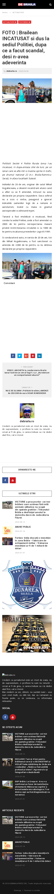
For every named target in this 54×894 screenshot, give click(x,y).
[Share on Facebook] (13, 356)
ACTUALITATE (8, 22)
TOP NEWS (23, 22)
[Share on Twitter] (19, 356)
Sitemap (17, 890)
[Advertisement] (27, 134)
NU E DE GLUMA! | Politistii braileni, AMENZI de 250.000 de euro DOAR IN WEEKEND (27, 391)
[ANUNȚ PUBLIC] (7, 530)
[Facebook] (5, 480)
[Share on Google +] (26, 356)
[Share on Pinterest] (33, 356)
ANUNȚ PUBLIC (23, 527)
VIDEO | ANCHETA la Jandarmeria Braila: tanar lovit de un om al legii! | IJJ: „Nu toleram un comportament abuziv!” (27, 372)
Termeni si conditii (32, 890)
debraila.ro (11, 71)
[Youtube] (13, 480)
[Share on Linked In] (39, 356)
